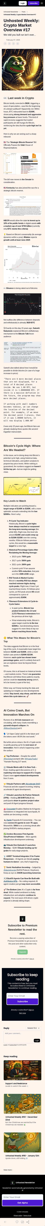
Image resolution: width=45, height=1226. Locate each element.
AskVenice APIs (10, 881)
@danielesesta (10, 870)
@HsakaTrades (31, 759)
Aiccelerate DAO (33, 784)
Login (23, 3)
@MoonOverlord (10, 728)
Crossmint (10, 809)
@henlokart (8, 759)
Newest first (32, 1028)
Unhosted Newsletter (11, 12)
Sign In (32, 959)
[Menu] (41, 3)
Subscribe (34, 3)
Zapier (9, 820)
